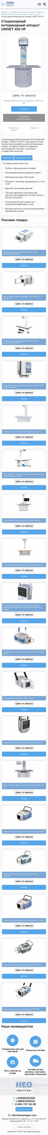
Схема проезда (24, 1127)
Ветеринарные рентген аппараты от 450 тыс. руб (24, 102)
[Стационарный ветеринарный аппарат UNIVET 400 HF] (24, 89)
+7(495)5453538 (25, 1098)
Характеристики (23, 158)
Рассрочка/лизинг (14, 129)
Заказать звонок (24, 1109)
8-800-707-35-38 (25, 1104)
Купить (24, 109)
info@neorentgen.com (24, 1115)
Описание (7, 158)
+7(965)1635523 (25, 1101)
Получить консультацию (24, 117)
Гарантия (34, 128)
